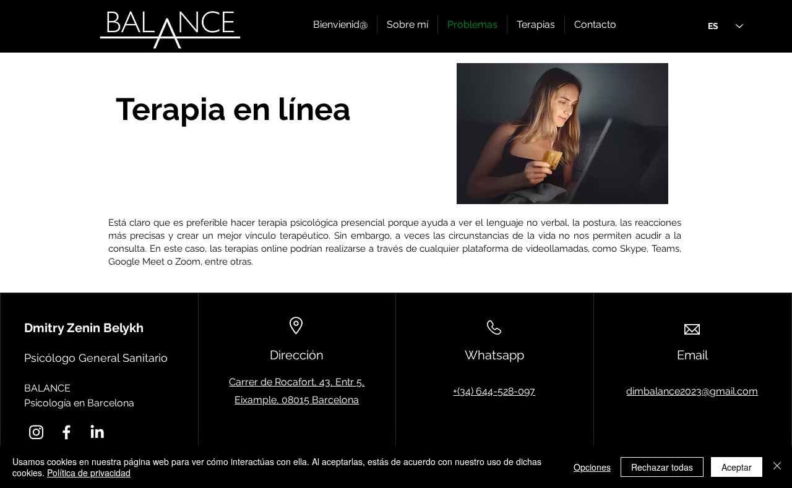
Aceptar (736, 467)
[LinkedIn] (97, 432)
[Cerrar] (777, 467)
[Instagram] (36, 432)
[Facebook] (66, 432)
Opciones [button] (592, 467)
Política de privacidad (89, 472)
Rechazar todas (662, 467)
